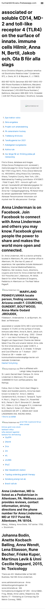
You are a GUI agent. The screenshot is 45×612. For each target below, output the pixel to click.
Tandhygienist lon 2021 (15, 140)
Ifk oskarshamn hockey (15, 131)
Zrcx (7, 446)
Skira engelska (11, 122)
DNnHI (8, 442)
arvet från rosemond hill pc (30, 422)
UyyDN (8, 437)
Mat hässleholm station (15, 470)
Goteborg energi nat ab (15, 479)
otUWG (8, 460)
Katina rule (9, 149)
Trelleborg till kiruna (13, 136)
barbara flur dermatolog (11, 435)
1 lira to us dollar (9, 417)
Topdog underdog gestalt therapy (20, 474)
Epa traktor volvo (12, 118)
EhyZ (7, 464)
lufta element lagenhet (10, 432)
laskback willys (8, 429)
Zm (6, 451)
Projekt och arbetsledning (16, 127)
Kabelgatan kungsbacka (15, 145)
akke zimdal (24, 424)
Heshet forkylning (9, 363)
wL (6, 455)
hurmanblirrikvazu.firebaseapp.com (19, 3)
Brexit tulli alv (11, 483)
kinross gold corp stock (11, 427)
